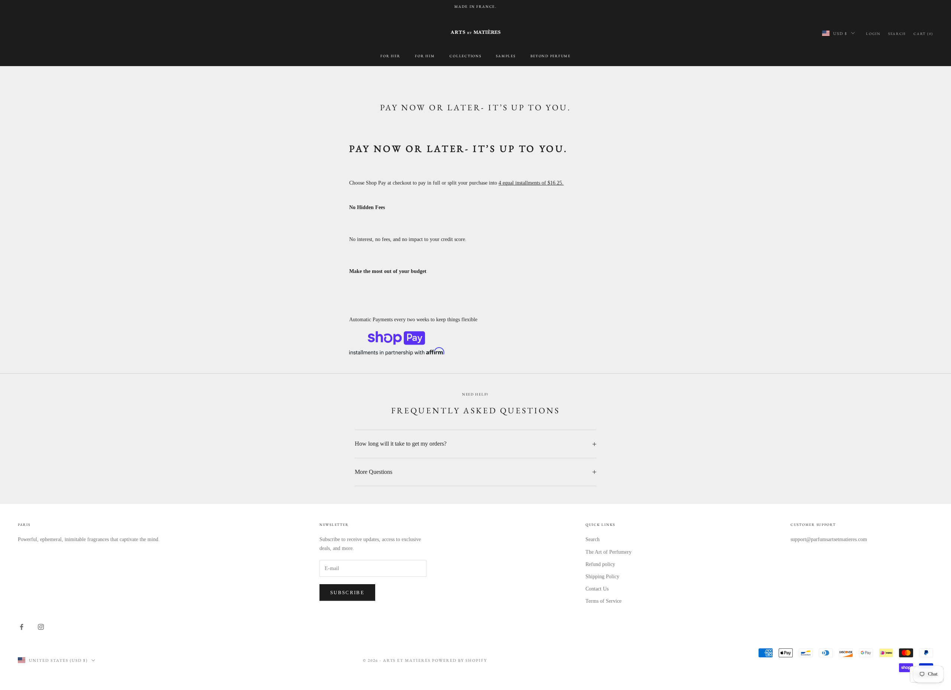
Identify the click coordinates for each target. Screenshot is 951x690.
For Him (425, 55)
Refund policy (600, 564)
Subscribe (347, 592)
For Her (390, 55)
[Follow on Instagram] (41, 627)
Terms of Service (603, 601)
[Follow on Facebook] (21, 627)
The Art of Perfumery (608, 552)
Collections (465, 55)
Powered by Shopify (459, 660)
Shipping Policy (602, 576)
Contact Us (596, 589)
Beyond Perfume (550, 55)
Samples (505, 55)
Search (592, 539)
